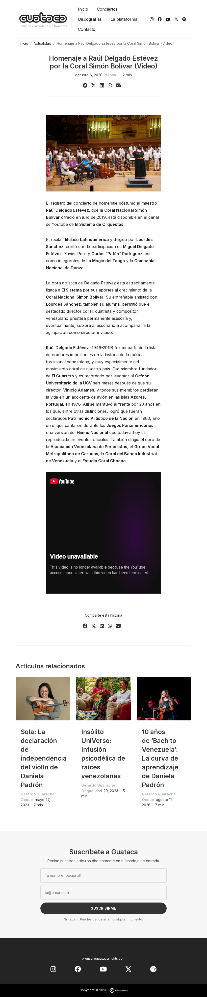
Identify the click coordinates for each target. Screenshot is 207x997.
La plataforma (124, 19)
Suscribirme (103, 908)
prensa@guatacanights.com (103, 958)
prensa (110, 75)
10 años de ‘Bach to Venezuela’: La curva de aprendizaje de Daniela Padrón (160, 758)
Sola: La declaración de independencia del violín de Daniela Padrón (44, 758)
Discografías (90, 19)
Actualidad (42, 43)
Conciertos (107, 9)
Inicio (83, 9)
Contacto (86, 29)
